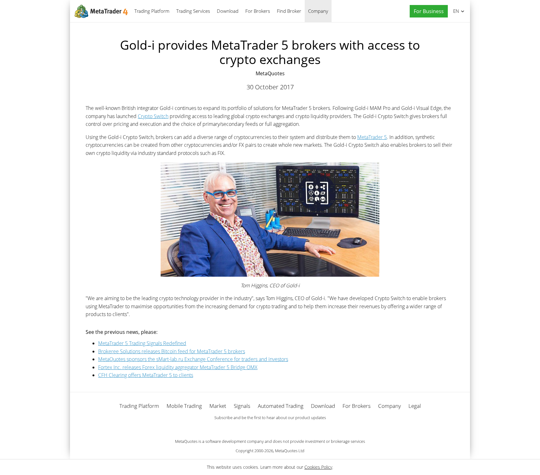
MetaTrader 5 (372, 137)
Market (217, 405)
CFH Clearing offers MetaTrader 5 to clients (145, 375)
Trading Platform (151, 11)
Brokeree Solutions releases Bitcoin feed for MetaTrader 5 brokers (171, 351)
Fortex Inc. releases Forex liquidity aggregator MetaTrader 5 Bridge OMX (178, 367)
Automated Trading (280, 405)
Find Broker (289, 11)
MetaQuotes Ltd (289, 450)
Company (318, 11)
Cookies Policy (318, 467)
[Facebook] (260, 428)
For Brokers (257, 11)
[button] (427, 11)
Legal (414, 405)
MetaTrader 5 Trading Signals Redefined (142, 343)
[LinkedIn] (270, 428)
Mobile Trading (184, 405)
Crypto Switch (153, 116)
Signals (242, 405)
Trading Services (193, 11)
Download (227, 11)
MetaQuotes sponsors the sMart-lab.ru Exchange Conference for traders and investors (193, 359)
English (455, 11)
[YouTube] (280, 428)
